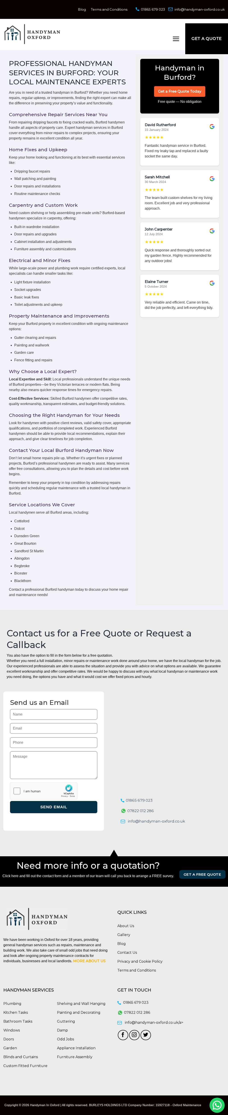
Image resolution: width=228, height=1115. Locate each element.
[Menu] (176, 39)
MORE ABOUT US (89, 961)
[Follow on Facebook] (123, 1035)
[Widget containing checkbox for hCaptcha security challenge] (43, 791)
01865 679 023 (153, 9)
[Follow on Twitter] (145, 1035)
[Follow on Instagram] (134, 1035)
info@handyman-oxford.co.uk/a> (154, 1022)
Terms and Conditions (109, 9)
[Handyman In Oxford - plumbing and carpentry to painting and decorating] (32, 34)
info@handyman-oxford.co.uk (200, 9)
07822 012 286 (140, 811)
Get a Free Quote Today (179, 91)
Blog (82, 9)
